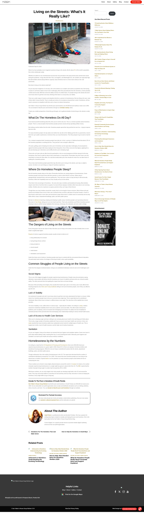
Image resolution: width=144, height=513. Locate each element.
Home (103, 2)
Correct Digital (125, 508)
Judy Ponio (47, 415)
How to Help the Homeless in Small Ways (75, 432)
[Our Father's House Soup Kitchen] (6, 2)
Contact (126, 2)
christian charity (64, 107)
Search (96, 10)
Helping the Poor (54, 453)
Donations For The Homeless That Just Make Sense (43, 432)
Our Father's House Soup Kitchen (22, 508)
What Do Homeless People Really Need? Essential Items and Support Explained (80, 460)
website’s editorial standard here (50, 400)
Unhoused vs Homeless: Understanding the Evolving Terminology (37, 459)
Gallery (115, 2)
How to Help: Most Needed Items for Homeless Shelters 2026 (59, 457)
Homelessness (59, 20)
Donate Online (136, 2)
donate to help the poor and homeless (58, 388)
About (109, 2)
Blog (120, 2)
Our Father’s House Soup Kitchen (38, 384)
